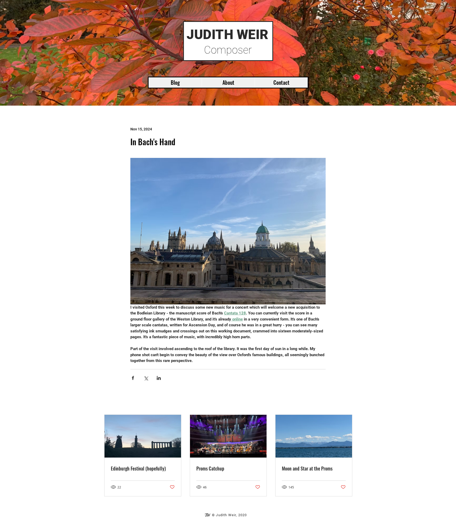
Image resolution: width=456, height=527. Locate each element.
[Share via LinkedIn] (158, 377)
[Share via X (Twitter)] (145, 377)
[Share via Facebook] (132, 377)
